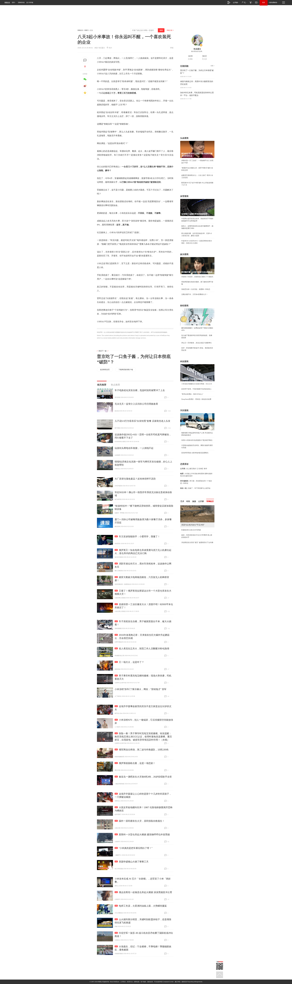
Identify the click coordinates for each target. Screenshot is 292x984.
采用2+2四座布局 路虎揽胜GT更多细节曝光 (196, 440)
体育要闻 (184, 196)
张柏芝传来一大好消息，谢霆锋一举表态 (195, 289)
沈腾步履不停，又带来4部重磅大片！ (194, 294)
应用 (13, 2)
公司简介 (123, 982)
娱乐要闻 (184, 254)
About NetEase (114, 982)
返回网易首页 (105, 369)
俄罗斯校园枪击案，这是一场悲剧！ (137, 763)
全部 (212, 66)
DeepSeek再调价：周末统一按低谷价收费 (196, 399)
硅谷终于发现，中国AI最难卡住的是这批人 (196, 389)
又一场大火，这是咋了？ (131, 662)
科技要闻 (184, 361)
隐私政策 (150, 982)
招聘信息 (136, 982)
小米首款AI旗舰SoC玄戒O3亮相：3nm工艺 (196, 384)
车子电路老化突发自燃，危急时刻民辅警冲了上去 (140, 390)
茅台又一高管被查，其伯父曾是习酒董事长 (196, 343)
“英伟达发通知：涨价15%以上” (192, 394)
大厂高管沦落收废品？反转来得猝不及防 (135, 478)
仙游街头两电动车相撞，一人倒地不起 (134, 448)
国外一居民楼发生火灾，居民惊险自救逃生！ (141, 821)
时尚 (188, 501)
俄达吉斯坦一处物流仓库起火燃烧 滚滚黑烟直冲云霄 (145, 892)
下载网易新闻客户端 (126, 369)
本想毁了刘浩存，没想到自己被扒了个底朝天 (197, 277)
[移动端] (229, 2)
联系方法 (130, 982)
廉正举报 (177, 982)
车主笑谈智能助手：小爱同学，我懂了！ (139, 536)
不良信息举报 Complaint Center (164, 982)
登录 (263, 2)
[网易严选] (244, 2)
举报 (171, 48)
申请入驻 (169, 30)
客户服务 (143, 982)
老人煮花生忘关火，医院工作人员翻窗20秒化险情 (144, 648)
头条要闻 (184, 138)
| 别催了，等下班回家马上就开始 (195, 488)
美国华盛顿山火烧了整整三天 (134, 861)
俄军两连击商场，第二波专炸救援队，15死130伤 (143, 749)
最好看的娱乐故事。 (197, 51)
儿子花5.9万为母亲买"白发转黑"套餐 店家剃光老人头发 (142, 421)
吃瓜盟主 (102, 48)
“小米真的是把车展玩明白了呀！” (135, 848)
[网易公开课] (236, 2)
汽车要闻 (184, 410)
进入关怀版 (29, 2)
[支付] (251, 2)
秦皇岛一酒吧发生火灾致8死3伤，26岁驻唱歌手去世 (145, 776)
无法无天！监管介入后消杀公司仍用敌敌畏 (136, 404)
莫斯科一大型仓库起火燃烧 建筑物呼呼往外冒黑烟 (144, 834)
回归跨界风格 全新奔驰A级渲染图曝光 (194, 453)
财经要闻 (184, 305)
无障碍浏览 (21, 2)
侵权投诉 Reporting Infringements (192, 982)
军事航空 (210, 501)
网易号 (87, 30)
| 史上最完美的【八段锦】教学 (193, 468)
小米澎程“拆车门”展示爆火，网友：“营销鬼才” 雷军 (140, 689)
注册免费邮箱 (273, 2)
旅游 (194, 501)
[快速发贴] (85, 60)
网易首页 (7, 2)
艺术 (182, 501)
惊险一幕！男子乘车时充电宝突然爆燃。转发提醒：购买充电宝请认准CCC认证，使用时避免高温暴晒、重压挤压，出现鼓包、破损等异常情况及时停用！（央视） (143, 736)
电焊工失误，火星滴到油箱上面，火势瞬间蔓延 (143, 906)
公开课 (201, 501)
